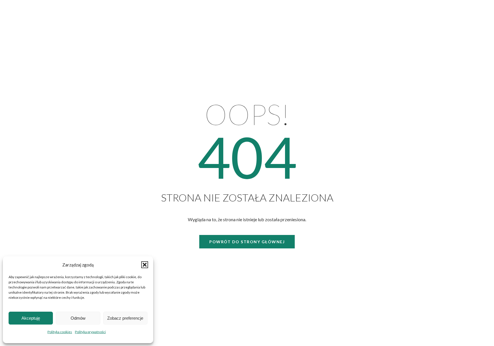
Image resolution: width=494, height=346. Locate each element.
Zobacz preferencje (125, 318)
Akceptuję (30, 318)
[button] (145, 265)
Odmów (78, 318)
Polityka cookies (59, 332)
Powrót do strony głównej (247, 241)
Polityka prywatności (90, 332)
